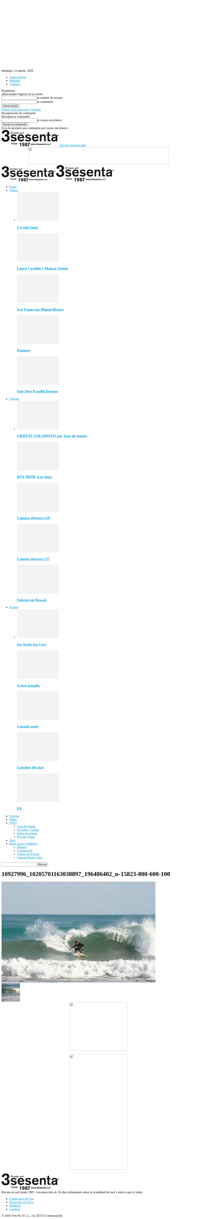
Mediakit (14, 80)
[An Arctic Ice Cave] (38, 637)
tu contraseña (45, 101)
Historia (22, 847)
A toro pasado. (28, 685)
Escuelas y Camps (28, 829)
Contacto (14, 84)
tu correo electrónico (49, 120)
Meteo (13, 819)
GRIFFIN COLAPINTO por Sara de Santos (52, 436)
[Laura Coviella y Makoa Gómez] (38, 260)
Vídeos (13, 190)
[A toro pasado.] (38, 678)
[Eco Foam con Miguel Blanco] (38, 302)
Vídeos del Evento (28, 854)
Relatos (13, 607)
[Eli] (38, 801)
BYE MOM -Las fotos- (35, 477)
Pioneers (23, 350)
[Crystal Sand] (38, 220)
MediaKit (15, 1205)
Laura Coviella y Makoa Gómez (42, 268)
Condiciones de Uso (21, 1198)
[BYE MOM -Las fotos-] (38, 469)
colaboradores (17, 77)
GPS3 (13, 823)
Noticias (14, 816)
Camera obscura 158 (33, 518)
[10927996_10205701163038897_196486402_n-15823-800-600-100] (78, 981)
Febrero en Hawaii (31, 600)
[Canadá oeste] (38, 719)
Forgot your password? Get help (21, 109)
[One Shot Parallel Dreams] (38, 384)
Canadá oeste (27, 726)
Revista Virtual (26, 836)
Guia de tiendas (26, 826)
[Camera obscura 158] (38, 510)
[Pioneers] (38, 343)
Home (13, 186)
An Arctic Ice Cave (31, 644)
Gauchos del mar (30, 767)
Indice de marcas (27, 833)
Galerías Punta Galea (30, 857)
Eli (19, 808)
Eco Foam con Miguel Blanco (40, 309)
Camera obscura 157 (33, 559)
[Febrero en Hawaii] (38, 592)
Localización (25, 850)
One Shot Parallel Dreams (37, 391)
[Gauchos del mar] (38, 760)
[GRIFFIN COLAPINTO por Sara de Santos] (38, 428)
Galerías (14, 398)
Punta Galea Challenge (23, 843)
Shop (12, 840)
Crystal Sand (27, 227)
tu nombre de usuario (50, 97)
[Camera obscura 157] (38, 551)
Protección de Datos (21, 1202)
